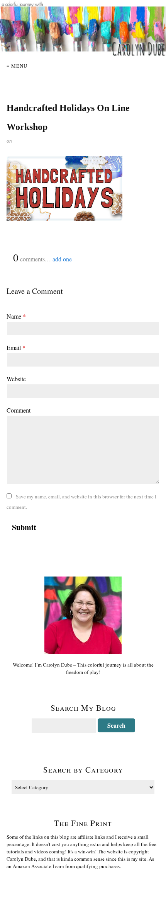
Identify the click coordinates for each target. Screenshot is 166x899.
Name (16, 316)
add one (62, 259)
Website (16, 379)
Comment (18, 410)
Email (16, 347)
